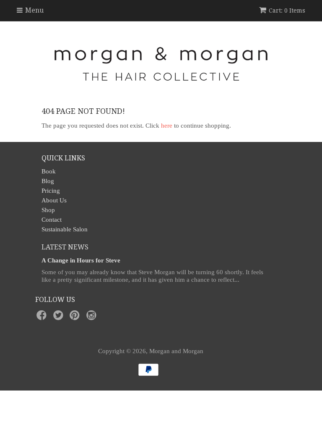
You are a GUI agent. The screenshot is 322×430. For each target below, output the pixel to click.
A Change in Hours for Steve (81, 260)
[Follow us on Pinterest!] (76, 317)
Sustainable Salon (65, 229)
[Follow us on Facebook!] (42, 317)
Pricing (51, 190)
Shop (48, 210)
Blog (48, 181)
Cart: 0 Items (287, 10)
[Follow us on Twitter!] (59, 317)
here (166, 125)
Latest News (65, 247)
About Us (54, 200)
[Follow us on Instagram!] (92, 317)
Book (49, 171)
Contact (52, 219)
